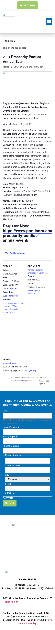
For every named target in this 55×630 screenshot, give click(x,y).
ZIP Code (10, 493)
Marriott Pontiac (10, 363)
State (8, 484)
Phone (11, 446)
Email (5, 411)
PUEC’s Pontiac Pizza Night (44, 380)
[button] (49, 21)
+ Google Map (30, 370)
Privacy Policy (11, 601)
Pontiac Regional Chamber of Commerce (38, 271)
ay (35, 623)
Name (11, 427)
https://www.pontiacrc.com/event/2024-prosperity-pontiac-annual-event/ (13, 307)
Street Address (12, 465)
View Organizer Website (34, 292)
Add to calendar (17, 252)
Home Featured (10, 288)
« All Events (9, 41)
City (7, 475)
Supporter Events (10, 295)
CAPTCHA (8, 498)
